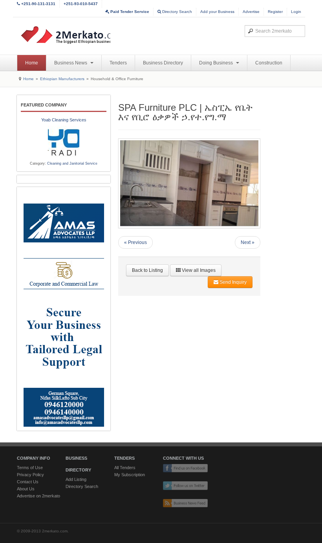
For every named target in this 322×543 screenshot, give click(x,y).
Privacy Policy (30, 474)
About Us (26, 488)
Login (296, 11)
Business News (71, 63)
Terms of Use (30, 467)
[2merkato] (78, 35)
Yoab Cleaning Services (63, 119)
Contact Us (27, 481)
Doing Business (216, 63)
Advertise (251, 11)
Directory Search (176, 11)
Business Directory (163, 63)
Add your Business (217, 11)
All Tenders (124, 467)
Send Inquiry (232, 282)
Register (275, 11)
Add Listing (76, 479)
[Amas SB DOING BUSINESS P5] (63, 309)
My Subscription (129, 474)
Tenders (118, 63)
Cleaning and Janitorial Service (72, 163)
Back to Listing (147, 270)
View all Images (198, 270)
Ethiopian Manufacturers (62, 79)
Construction (268, 63)
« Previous (135, 242)
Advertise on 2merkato (38, 495)
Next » (247, 242)
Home (31, 63)
